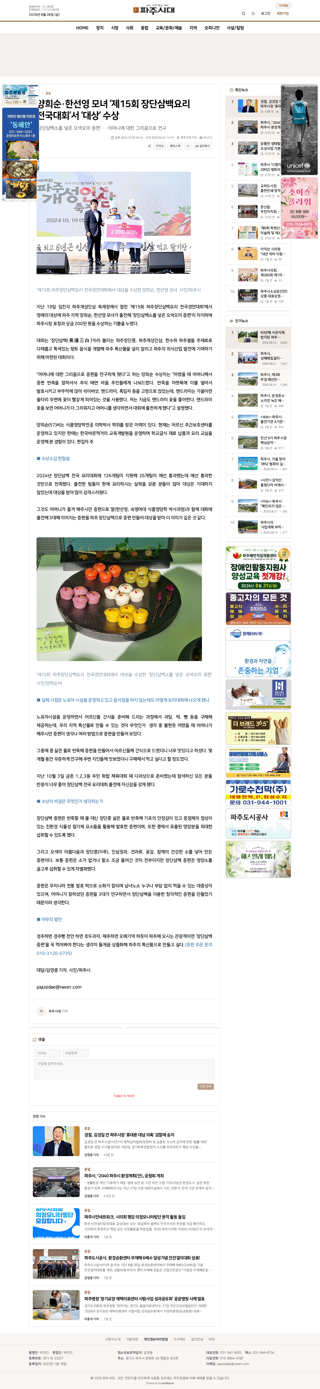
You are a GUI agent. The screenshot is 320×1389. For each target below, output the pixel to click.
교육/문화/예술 (169, 27)
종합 (144, 27)
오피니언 (212, 27)
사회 (129, 27)
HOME (82, 27)
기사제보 (284, 5)
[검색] (243, 13)
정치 (100, 27)
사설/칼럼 (235, 27)
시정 (115, 27)
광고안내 (197, 1339)
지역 (193, 27)
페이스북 (175, 146)
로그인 (265, 13)
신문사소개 (113, 1339)
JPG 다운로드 (179, 170)
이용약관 (132, 1339)
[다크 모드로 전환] (253, 13)
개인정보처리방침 (156, 1339)
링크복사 (205, 146)
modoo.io (168, 1383)
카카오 (160, 146)
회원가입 (283, 13)
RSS (212, 1339)
